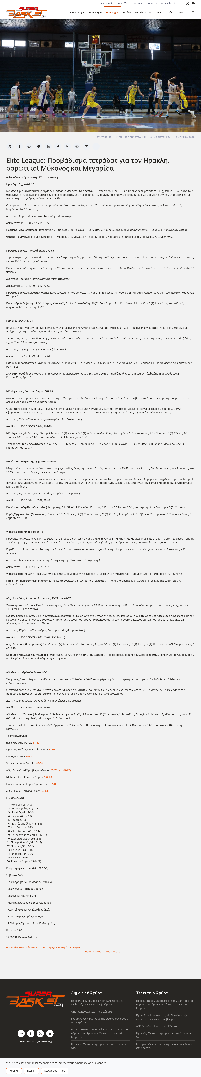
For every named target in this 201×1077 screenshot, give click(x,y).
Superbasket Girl (168, 3)
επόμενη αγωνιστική (53, 947)
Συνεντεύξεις (122, 3)
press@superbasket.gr (41, 1041)
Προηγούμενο (93, 951)
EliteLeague (112, 12)
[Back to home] (26, 12)
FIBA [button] (158, 12)
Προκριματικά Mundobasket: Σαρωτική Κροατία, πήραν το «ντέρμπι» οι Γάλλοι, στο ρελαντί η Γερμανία (99, 1033)
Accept (14, 1071)
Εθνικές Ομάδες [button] (143, 12)
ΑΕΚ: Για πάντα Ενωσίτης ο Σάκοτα (91, 1011)
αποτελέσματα (15, 947)
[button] (193, 12)
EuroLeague (95, 12)
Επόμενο (111, 951)
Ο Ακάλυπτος (151, 3)
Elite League (73, 947)
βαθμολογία (32, 947)
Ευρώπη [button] (169, 12)
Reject (31, 1071)
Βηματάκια (137, 3)
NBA (181, 12)
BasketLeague (77, 12)
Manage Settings (54, 1071)
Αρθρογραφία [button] (106, 3)
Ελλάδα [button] (127, 12)
